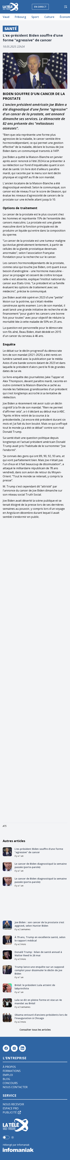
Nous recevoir (13, 1104)
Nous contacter (15, 1087)
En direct (40, 6)
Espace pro (11, 1108)
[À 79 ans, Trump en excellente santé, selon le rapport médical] (7, 940)
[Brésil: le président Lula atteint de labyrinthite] (7, 988)
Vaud (6, 17)
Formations (12, 1071)
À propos (9, 1067)
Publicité (10, 1112)
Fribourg (20, 17)
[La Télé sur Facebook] (6, 1048)
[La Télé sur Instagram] (14, 1048)
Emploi (8, 1075)
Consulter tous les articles (35, 1029)
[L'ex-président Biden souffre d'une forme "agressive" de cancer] (7, 851)
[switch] (6, 1137)
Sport (35, 17)
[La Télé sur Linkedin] (22, 1048)
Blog (6, 1079)
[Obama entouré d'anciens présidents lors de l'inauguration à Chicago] (7, 1017)
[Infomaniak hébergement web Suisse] (35, 1150)
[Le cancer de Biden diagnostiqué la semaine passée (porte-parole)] (7, 866)
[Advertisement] (35, 671)
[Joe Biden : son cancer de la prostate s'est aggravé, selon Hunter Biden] (7, 925)
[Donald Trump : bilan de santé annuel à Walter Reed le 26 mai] (7, 954)
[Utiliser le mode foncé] (12, 1137)
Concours (10, 1083)
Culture (49, 17)
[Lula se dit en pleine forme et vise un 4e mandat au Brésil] (7, 1002)
